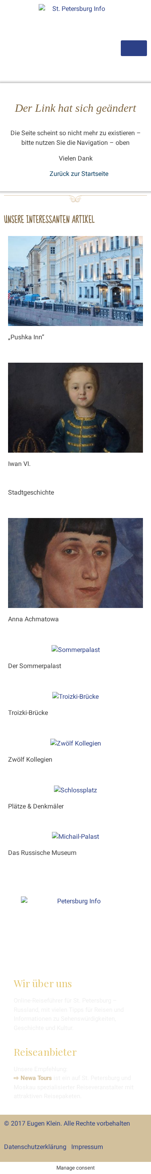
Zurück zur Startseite (79, 174)
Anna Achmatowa (33, 619)
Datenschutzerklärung (35, 1147)
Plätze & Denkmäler (36, 806)
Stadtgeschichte (31, 492)
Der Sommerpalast (34, 666)
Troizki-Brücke (28, 713)
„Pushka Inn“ (26, 337)
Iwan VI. (19, 464)
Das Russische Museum (42, 852)
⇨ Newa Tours (33, 1078)
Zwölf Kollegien (30, 759)
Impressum (87, 1147)
